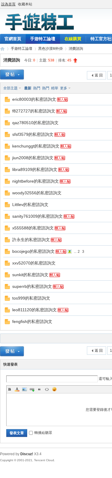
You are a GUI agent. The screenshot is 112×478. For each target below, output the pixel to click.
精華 (54, 88)
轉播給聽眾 (43, 433)
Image (24, 389)
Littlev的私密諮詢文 (30, 204)
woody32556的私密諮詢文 (37, 192)
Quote (39, 389)
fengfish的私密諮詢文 (32, 321)
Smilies (54, 389)
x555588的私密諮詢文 (33, 228)
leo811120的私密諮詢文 (34, 309)
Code (47, 389)
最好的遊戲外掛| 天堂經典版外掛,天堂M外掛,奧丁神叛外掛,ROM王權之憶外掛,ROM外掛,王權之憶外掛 (2, 48)
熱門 (36, 88)
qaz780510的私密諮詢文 (35, 122)
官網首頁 (12, 38)
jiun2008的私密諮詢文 (32, 157)
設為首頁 (8, 4)
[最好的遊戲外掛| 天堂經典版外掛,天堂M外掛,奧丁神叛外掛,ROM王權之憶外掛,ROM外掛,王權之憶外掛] (39, 30)
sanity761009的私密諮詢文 (37, 216)
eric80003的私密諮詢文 (34, 99)
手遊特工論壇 (42, 38)
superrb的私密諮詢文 (32, 286)
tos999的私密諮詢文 (31, 298)
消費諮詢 (76, 48)
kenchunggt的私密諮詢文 (35, 146)
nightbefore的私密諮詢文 (35, 181)
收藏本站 (25, 4)
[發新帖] (12, 74)
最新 (27, 88)
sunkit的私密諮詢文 (30, 274)
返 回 (99, 75)
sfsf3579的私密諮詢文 (32, 134)
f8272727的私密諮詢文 (33, 111)
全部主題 (10, 88)
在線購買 (73, 38)
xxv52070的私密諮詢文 (34, 263)
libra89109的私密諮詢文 (34, 169)
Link (32, 389)
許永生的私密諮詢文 (31, 239)
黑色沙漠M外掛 (50, 48)
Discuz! (26, 454)
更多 (63, 88)
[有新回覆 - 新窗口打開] (7, 101)
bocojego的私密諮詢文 (33, 251)
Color (17, 389)
